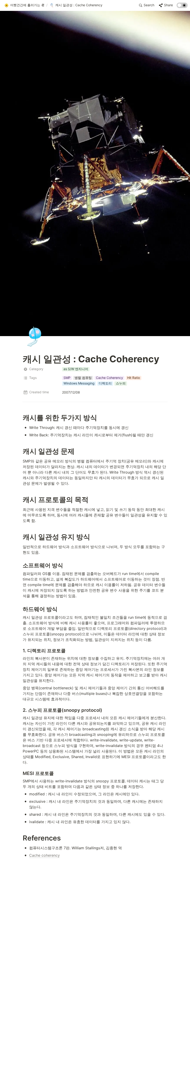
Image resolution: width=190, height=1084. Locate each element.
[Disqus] (95, 922)
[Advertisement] (95, 1071)
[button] (24, 5)
